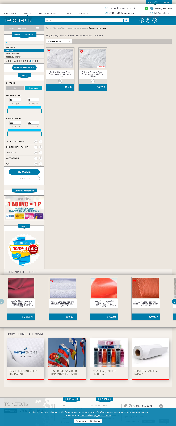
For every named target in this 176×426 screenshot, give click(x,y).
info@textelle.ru (161, 13)
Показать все (23, 67)
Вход (150, 2)
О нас (63, 405)
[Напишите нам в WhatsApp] (146, 8)
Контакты (83, 13)
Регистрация (163, 2)
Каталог (27, 13)
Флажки (9, 50)
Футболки (10, 47)
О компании (10, 13)
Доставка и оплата (47, 13)
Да (15, 88)
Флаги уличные (13, 54)
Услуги (68, 13)
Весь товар (33, 88)
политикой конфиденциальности (95, 415)
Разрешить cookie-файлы (88, 421)
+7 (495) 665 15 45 (163, 8)
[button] (175, 301)
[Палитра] (142, 20)
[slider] (7, 111)
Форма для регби (13, 57)
